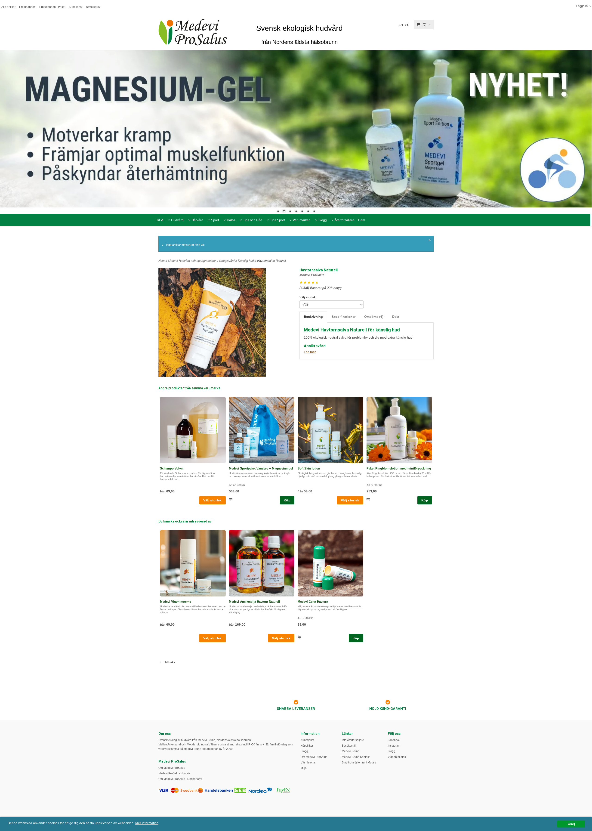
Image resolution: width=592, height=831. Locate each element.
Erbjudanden (27, 7)
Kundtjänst (75, 7)
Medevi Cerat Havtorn (313, 601)
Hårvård (197, 220)
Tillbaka (169, 662)
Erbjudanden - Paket (52, 7)
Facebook (394, 740)
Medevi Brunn (350, 751)
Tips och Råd (252, 220)
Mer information (146, 823)
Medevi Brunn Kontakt (356, 757)
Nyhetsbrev (93, 7)
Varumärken (302, 220)
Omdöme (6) (373, 316)
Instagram (394, 745)
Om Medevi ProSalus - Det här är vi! (180, 779)
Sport (215, 220)
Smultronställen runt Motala (359, 762)
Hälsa (231, 220)
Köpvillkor (307, 745)
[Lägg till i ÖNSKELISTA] (230, 499)
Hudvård (177, 220)
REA (160, 220)
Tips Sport (277, 220)
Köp (287, 500)
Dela (395, 316)
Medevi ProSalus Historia (174, 773)
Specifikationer (343, 316)
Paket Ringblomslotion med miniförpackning (399, 468)
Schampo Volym (172, 468)
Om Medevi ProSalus (171, 767)
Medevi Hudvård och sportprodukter (192, 261)
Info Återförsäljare (353, 740)
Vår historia (308, 762)
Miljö (304, 768)
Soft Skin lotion (309, 468)
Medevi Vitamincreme (175, 601)
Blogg (322, 220)
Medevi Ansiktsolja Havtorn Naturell (254, 601)
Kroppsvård (227, 261)
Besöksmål (349, 745)
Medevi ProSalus (311, 275)
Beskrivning (313, 316)
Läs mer (310, 352)
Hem (361, 220)
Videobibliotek (397, 757)
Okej (571, 824)
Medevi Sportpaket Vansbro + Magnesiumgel (261, 468)
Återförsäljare (344, 220)
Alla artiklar (8, 7)
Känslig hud (246, 261)
